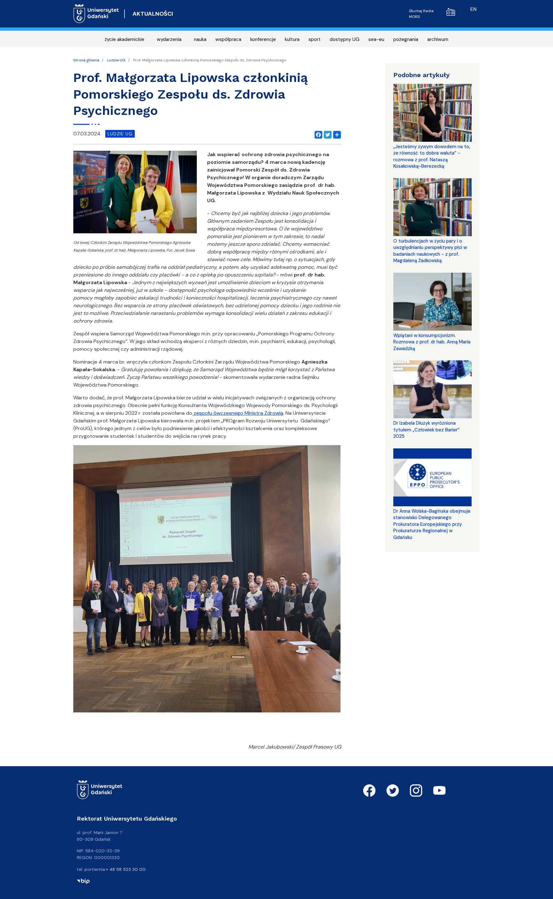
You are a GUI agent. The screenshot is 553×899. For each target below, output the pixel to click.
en (473, 9)
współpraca (228, 39)
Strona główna (86, 60)
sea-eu (376, 39)
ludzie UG (120, 134)
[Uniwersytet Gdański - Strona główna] (96, 14)
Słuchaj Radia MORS (421, 13)
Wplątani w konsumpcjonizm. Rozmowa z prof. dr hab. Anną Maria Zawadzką (431, 342)
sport (315, 39)
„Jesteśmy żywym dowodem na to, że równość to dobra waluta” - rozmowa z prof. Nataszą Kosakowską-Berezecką (431, 156)
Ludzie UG (116, 60)
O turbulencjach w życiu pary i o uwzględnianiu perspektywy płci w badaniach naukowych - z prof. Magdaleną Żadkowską (430, 251)
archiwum (437, 39)
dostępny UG (344, 39)
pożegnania (405, 39)
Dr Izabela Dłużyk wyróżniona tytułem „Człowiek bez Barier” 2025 (426, 429)
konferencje (263, 39)
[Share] (336, 134)
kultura (292, 39)
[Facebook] (317, 134)
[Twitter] (326, 134)
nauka (200, 39)
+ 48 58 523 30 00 (126, 869)
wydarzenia (169, 39)
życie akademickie (124, 39)
